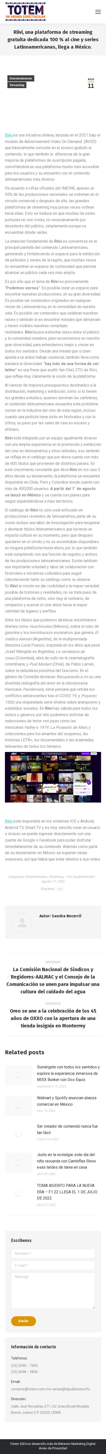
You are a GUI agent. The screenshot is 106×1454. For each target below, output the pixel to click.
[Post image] (18, 1075)
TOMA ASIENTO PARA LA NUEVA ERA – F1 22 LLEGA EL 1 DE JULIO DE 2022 (67, 1191)
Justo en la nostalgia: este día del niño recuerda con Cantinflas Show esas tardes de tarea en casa (66, 1161)
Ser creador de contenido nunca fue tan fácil (67, 1129)
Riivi (9, 135)
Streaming (17, 85)
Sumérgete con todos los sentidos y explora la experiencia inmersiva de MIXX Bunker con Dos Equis (68, 1073)
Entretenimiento (21, 78)
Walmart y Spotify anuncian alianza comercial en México (66, 1101)
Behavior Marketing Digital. (77, 1444)
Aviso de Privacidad (53, 1448)
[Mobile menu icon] (98, 12)
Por (80, 877)
